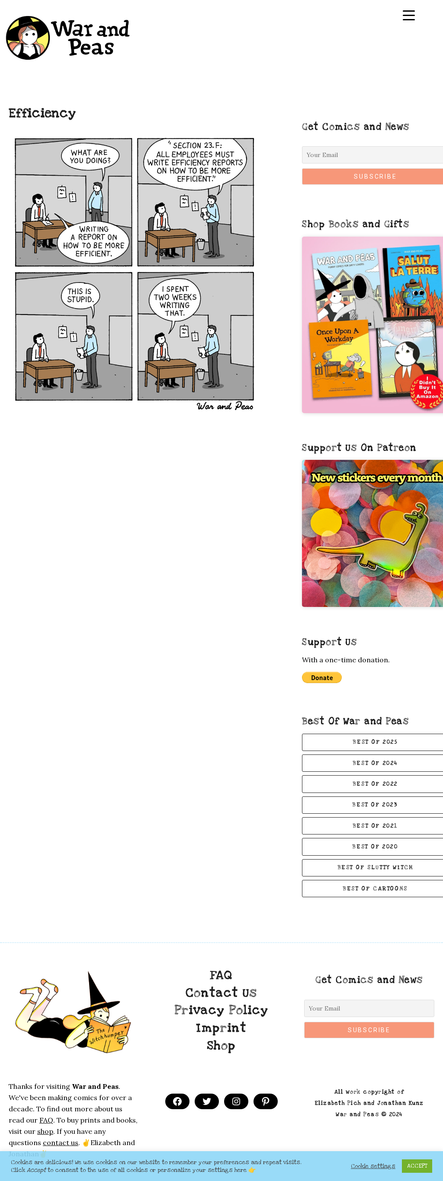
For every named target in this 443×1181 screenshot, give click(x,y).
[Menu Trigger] (409, 15)
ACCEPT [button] (417, 1165)
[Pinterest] (266, 1101)
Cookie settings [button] (373, 1166)
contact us (60, 1142)
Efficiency (42, 113)
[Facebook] (177, 1101)
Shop (221, 1045)
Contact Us (221, 993)
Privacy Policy (221, 1010)
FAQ (221, 975)
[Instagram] (236, 1101)
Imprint (221, 1028)
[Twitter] (207, 1101)
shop (45, 1131)
